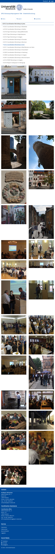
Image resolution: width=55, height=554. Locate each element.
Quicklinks (38, 19)
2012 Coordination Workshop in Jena (14, 23)
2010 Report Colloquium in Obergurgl (14, 62)
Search (19, 19)
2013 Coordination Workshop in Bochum (15, 42)
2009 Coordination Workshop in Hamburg (15, 52)
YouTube (5, 543)
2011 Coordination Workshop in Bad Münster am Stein (19, 47)
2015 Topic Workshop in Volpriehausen (15, 34)
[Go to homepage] (17, 7)
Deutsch (45, 1)
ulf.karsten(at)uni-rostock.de (8, 502)
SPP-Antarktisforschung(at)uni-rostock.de (11, 519)
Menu (3, 19)
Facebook (5, 541)
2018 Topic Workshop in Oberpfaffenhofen (16, 32)
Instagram (5, 544)
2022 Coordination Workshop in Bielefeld (15, 26)
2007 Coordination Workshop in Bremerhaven (17, 57)
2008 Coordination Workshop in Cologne (15, 55)
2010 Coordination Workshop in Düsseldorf (16, 50)
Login (52, 1)
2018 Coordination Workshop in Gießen (15, 29)
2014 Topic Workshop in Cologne (13, 37)
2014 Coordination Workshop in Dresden (15, 39)
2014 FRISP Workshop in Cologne (13, 60)
